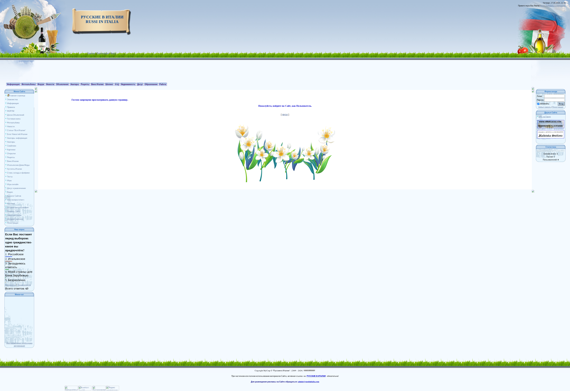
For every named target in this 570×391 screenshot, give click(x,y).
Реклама (11, 203)
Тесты (9, 176)
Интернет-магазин (15, 219)
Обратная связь (14, 215)
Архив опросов (24, 285)
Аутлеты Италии (14, 169)
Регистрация (103, 53)
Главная (91, 53)
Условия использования (17, 207)
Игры (9, 180)
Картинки (11, 149)
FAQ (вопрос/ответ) (15, 199)
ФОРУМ (10, 111)
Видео (10, 192)
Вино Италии (13, 161)
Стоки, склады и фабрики (18, 172)
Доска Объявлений (15, 115)
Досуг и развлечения (16, 188)
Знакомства (12, 99)
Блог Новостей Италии (17, 134)
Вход (113, 53)
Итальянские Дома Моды (18, 165)
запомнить (544, 103)
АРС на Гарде (545, 116)
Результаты (10, 285)
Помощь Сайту (13, 211)
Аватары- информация (17, 138)
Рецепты (11, 157)
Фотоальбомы (13, 122)
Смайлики (11, 145)
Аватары (11, 142)
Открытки (11, 153)
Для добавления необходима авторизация (19, 344)
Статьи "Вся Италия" (16, 130)
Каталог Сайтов (14, 196)
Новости (11, 126)
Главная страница (17, 95)
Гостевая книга (13, 118)
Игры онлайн (12, 184)
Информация (13, 103)
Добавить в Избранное (556, 5)
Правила (11, 107)
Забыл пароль (544, 107)
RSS (542, 5)
